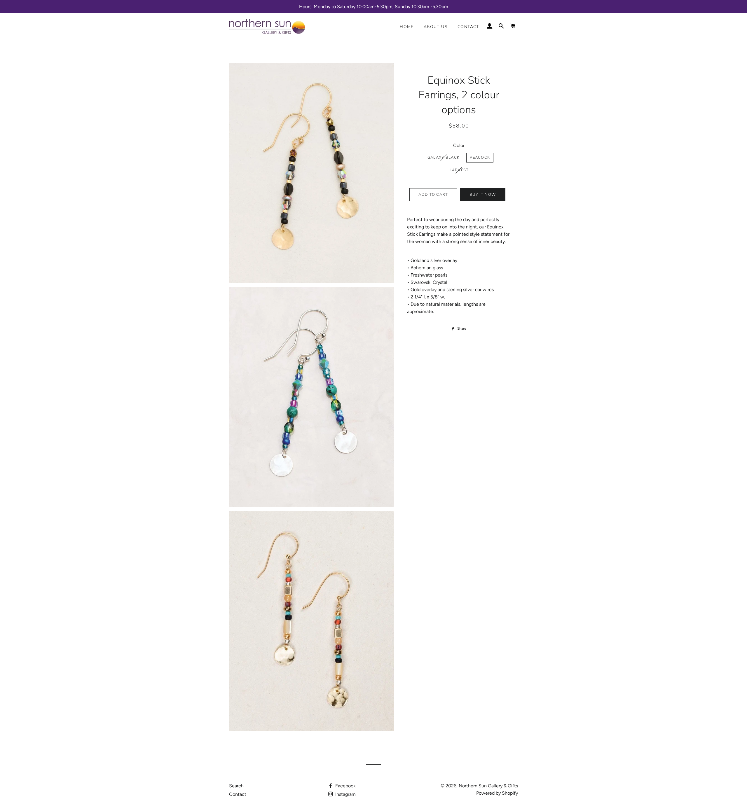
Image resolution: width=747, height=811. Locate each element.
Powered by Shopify (497, 793)
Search (236, 786)
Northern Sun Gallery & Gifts (488, 786)
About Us (436, 26)
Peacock (480, 157)
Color (459, 145)
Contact (468, 26)
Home (407, 26)
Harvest (458, 170)
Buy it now (483, 194)
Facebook (345, 786)
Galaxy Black (443, 157)
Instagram (345, 794)
